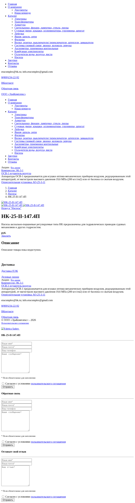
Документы (20, 10)
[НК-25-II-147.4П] (11, 202)
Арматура (20, 24)
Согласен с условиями (35, 383)
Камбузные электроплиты (29, 51)
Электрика (20, 18)
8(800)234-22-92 (10, 77)
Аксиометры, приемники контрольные (36, 48)
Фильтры (19, 39)
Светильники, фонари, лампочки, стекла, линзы (41, 27)
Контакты (13, 63)
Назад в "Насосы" (11, 208)
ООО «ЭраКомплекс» (13, 94)
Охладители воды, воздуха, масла (33, 54)
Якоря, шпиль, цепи (25, 36)
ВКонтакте (7, 83)
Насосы (18, 57)
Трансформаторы (24, 21)
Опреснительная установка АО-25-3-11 (23, 182)
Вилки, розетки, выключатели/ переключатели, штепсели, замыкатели (54, 42)
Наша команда (22, 13)
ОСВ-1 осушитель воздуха (16, 173)
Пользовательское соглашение (15, 323)
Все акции (15, 167)
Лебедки (19, 33)
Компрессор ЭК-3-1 (12, 170)
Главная (12, 4)
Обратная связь (9, 88)
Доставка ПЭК (9, 271)
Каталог (12, 15)
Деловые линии (10, 276)
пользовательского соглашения (48, 383)
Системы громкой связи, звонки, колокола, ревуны (43, 45)
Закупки (12, 60)
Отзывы (12, 66)
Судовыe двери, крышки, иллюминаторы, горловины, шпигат (49, 30)
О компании (15, 7)
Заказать (6, 235)
